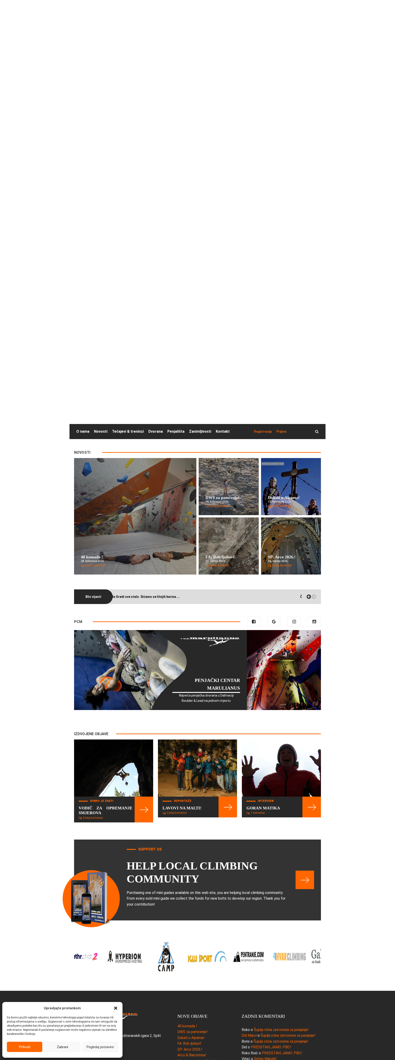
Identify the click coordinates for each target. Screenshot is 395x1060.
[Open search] (317, 431)
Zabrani (62, 1047)
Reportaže (182, 801)
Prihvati (24, 1047)
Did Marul (249, 1035)
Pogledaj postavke (100, 1047)
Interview (266, 801)
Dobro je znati (101, 801)
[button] (115, 1008)
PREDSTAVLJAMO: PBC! (271, 1047)
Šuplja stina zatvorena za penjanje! (281, 1030)
